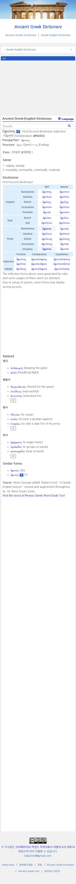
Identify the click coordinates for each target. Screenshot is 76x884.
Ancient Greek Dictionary (38, 27)
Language (67, 119)
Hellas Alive (8, 865)
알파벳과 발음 (26, 865)
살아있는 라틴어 (52, 871)
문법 (40, 865)
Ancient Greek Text (28, 871)
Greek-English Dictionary (56, 35)
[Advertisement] (38, 87)
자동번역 (8, 136)
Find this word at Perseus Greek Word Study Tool (34, 495)
